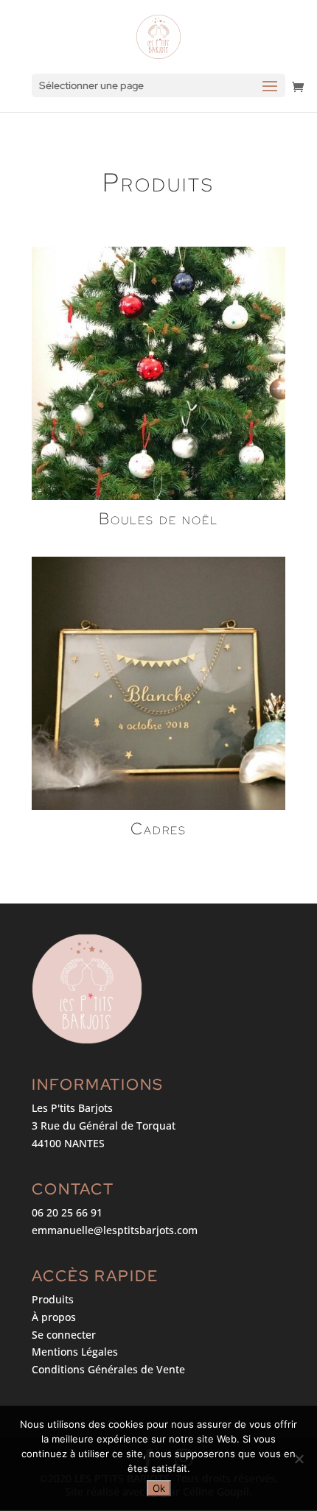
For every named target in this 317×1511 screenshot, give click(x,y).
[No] (298, 1458)
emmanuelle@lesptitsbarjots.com (115, 1230)
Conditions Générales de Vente (108, 1369)
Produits (53, 1299)
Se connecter (64, 1335)
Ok (159, 1488)
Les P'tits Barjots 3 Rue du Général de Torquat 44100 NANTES (103, 1125)
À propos (54, 1317)
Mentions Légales (75, 1352)
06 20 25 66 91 (67, 1212)
